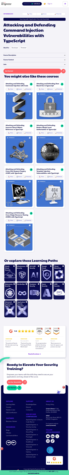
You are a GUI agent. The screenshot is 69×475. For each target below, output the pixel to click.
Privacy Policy (50, 404)
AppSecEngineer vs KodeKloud (32, 441)
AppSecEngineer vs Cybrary (32, 451)
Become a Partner (11, 421)
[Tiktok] (53, 441)
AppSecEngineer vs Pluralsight (32, 436)
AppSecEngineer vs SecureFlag (32, 431)
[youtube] (48, 436)
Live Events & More (12, 435)
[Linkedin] (53, 436)
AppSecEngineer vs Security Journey (32, 426)
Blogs (8, 430)
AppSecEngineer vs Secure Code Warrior (34, 421)
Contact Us (29, 410)
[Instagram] (48, 441)
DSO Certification (11, 412)
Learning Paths (10, 404)
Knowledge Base (31, 404)
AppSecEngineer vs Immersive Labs (32, 456)
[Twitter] (57, 436)
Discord (28, 407)
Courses (8, 407)
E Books (8, 433)
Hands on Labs (10, 410)
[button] (65, 3)
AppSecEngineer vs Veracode (32, 446)
